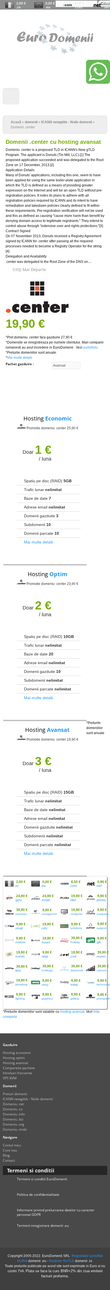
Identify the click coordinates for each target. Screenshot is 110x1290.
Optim (58, 574)
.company (102, 913)
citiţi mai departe (29, 269)
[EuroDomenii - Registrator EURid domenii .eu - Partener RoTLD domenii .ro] (55, 52)
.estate (45, 900)
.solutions (76, 928)
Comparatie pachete (19, 1068)
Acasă (16, 122)
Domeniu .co (13, 1109)
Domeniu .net (13, 1104)
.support (101, 928)
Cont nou (79, 17)
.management (49, 914)
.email (19, 928)
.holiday (75, 942)
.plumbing (21, 984)
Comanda (61, 17)
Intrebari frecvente (17, 1073)
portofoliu (90, 347)
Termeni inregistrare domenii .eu (43, 1225)
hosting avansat (72, 1012)
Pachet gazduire (19, 364)
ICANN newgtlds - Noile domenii (66, 122)
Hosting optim (14, 1057)
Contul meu (99, 17)
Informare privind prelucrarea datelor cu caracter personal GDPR (55, 1212)
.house (45, 942)
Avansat (58, 730)
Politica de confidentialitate (38, 1194)
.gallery (74, 998)
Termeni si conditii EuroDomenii (42, 1179)
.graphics (47, 998)
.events (20, 956)
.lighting (20, 998)
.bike (73, 900)
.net (106, 7)
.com (78, 7)
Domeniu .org (13, 1124)
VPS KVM (10, 1078)
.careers (101, 970)
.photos (101, 900)
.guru (18, 900)
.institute (20, 942)
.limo (18, 970)
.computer (76, 913)
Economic (58, 418)
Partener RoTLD (61, 1261)
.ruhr (44, 928)
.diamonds (76, 970)
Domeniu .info (14, 1114)
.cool (73, 956)
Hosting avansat (15, 1062)
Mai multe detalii (19, 358)
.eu (47, 7)
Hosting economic (17, 1052)
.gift (98, 942)
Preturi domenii (15, 1093)
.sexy (45, 984)
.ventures (21, 913)
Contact (9, 1160)
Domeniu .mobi (15, 1129)
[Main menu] (11, 96)
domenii (31, 122)
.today (74, 984)
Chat (45, 17)
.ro (18, 7)
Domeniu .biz (13, 1119)
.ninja (44, 956)
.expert (100, 956)
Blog (6, 1155)
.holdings (47, 970)
